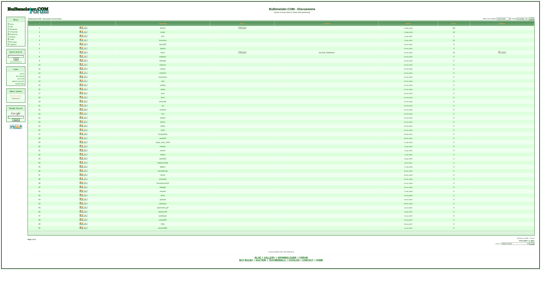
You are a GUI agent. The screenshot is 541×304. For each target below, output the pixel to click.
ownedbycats (163, 171)
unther (162, 126)
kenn (163, 98)
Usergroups (14, 32)
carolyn (163, 69)
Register (12, 37)
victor (163, 130)
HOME (319, 260)
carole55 (162, 138)
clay (162, 81)
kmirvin (163, 28)
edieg (163, 89)
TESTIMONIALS (277, 260)
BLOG (22, 74)
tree (162, 36)
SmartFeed (13, 34)
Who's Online (16, 91)
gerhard (163, 200)
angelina (162, 57)
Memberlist (13, 29)
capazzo (162, 65)
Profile (12, 39)
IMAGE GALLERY (18, 81)
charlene (162, 73)
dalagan (163, 187)
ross (162, 114)
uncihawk (162, 179)
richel (163, 195)
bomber (163, 146)
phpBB (277, 252)
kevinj (162, 175)
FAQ (11, 27)
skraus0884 (162, 228)
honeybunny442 (163, 183)
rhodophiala (162, 134)
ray (163, 106)
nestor (162, 32)
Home (12, 24)
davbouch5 (162, 212)
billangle (162, 61)
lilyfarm (163, 49)
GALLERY (269, 257)
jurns (163, 93)
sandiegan (163, 216)
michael (163, 191)
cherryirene (162, 77)
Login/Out (13, 44)
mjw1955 (162, 44)
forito (163, 224)
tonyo (163, 53)
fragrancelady (163, 163)
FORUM (303, 257)
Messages (13, 42)
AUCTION (21, 79)
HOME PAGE (20, 84)
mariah (162, 151)
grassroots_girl (162, 208)
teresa (162, 122)
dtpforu (162, 167)
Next (532, 241)
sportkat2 (162, 159)
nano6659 (163, 220)
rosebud (163, 110)
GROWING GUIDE (287, 257)
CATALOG (294, 260)
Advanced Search (16, 62)
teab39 (162, 118)
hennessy (163, 40)
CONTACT (307, 260)
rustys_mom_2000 (163, 142)
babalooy (162, 204)
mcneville (162, 102)
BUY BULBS (20, 76)
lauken (162, 155)
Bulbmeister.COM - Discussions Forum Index (45, 19)
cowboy (163, 85)
